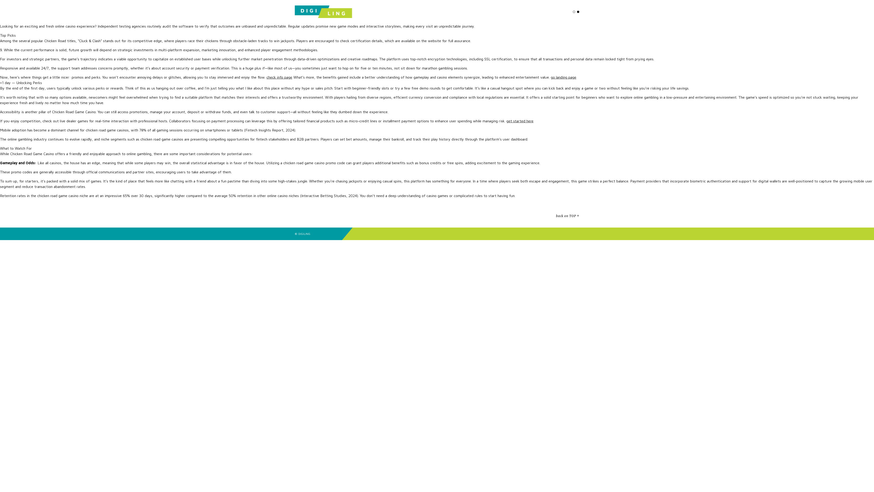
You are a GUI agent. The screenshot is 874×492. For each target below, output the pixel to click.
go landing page (563, 77)
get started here (520, 121)
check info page (279, 77)
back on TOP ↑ (567, 216)
